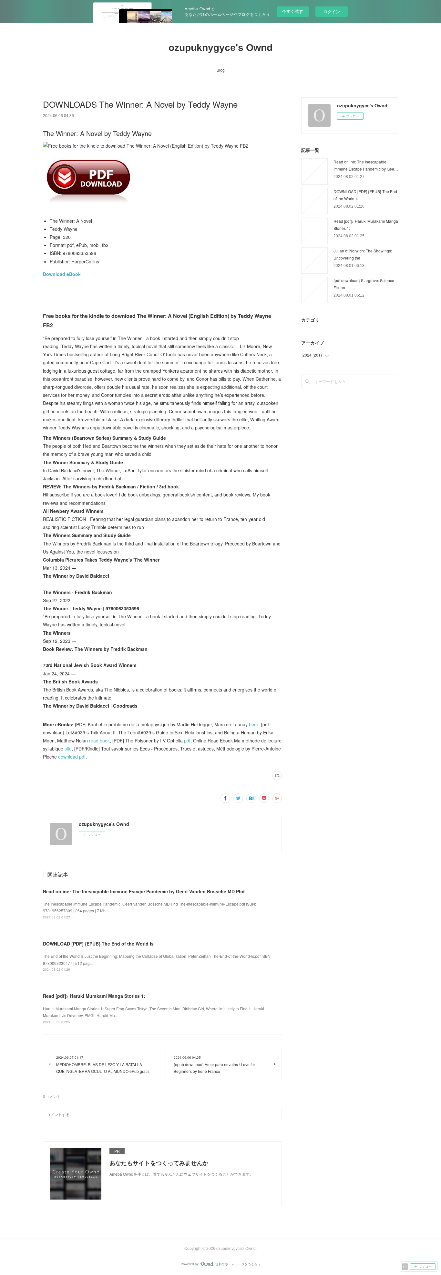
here (253, 724)
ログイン (331, 11)
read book (99, 740)
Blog (221, 70)
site (68, 748)
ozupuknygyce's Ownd (220, 47)
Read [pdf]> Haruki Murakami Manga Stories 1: (94, 996)
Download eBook (62, 274)
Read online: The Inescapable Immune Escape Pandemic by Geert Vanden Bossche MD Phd (144, 891)
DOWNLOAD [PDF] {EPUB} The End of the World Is (98, 943)
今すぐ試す (292, 11)
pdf (187, 740)
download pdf (72, 756)
